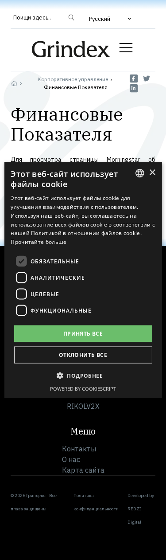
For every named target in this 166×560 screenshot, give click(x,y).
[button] (111, 18)
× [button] (152, 172)
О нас (71, 459)
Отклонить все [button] (83, 355)
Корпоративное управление (73, 79)
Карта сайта (83, 470)
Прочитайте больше (38, 242)
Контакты (79, 448)
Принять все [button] (83, 333)
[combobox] (139, 172)
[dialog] (83, 280)
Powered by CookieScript (83, 388)
